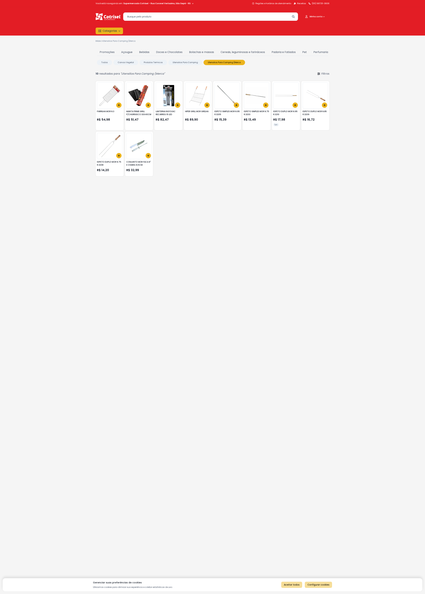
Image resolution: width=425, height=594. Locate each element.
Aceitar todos (291, 584)
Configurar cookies (318, 584)
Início (98, 41)
